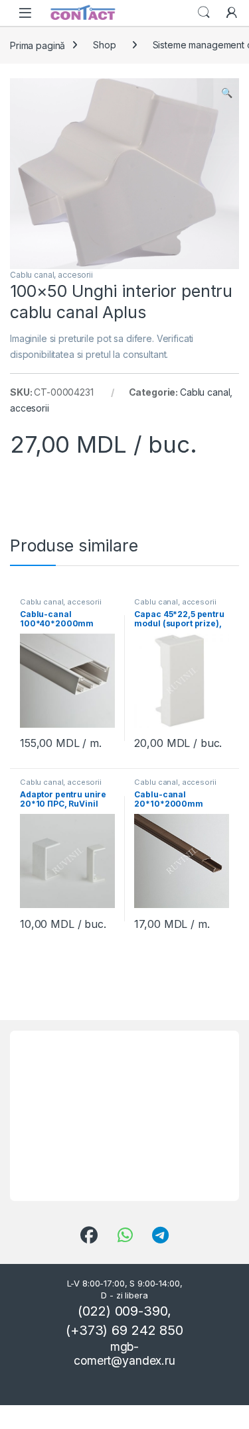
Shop (104, 44)
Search (204, 12)
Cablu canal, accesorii (51, 275)
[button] (226, 93)
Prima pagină (37, 44)
